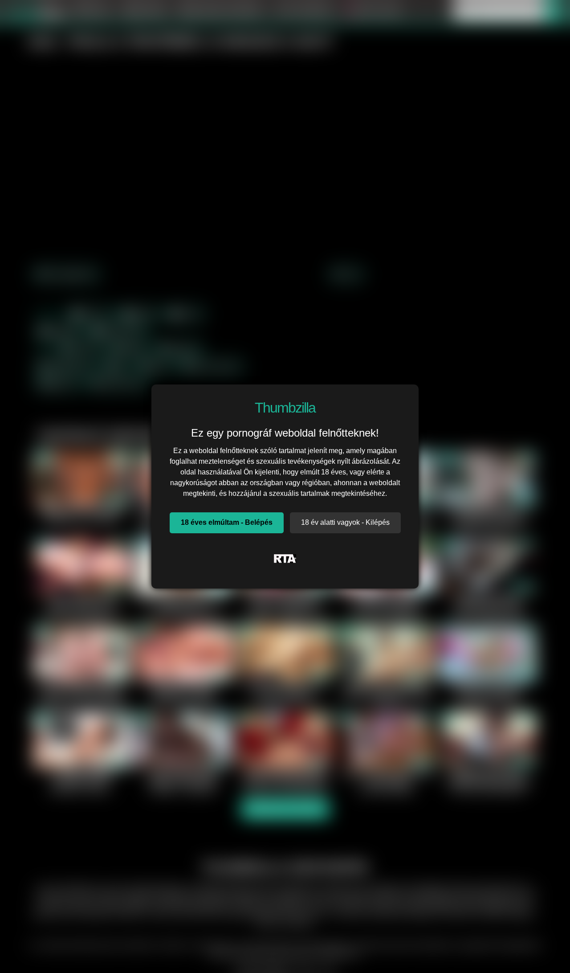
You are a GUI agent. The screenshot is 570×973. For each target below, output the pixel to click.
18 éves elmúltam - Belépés (227, 522)
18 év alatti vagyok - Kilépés (345, 522)
